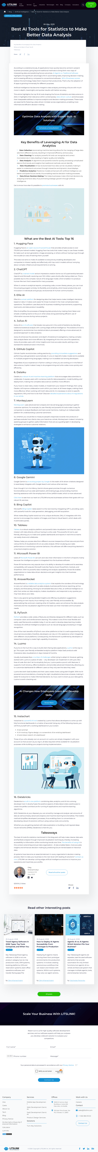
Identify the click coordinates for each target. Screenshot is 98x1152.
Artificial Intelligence (22, 12)
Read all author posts (57, 872)
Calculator (6, 1127)
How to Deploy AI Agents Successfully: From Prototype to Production (48, 944)
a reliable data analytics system (39, 583)
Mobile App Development (36, 1103)
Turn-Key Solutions (34, 1126)
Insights (9, 950)
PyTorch (17, 617)
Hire (57, 4)
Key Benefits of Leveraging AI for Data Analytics (27, 44)
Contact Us (91, 5)
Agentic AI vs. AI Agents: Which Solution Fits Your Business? (78, 944)
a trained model (28, 274)
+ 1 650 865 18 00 (84, 1116)
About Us (6, 1109)
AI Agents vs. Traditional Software (65, 73)
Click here (18, 497)
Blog (61, 4)
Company (68, 4)
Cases (4, 1105)
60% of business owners (71, 78)
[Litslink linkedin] (88, 1149)
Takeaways (17, 49)
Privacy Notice (70, 1065)
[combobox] (10, 1056)
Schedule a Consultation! (49, 128)
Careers (79, 1102)
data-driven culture (64, 97)
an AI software (27, 325)
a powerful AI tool (30, 721)
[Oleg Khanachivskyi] (19, 872)
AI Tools (40, 950)
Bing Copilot (27, 509)
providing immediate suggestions (64, 353)
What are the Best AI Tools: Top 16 (23, 47)
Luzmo (69, 648)
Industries (42, 4)
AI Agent (35, 4)
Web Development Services (37, 1108)
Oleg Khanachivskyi (15, 980)
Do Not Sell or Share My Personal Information (12, 1123)
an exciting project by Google (38, 482)
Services (29, 4)
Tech (4, 1112)
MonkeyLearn (19, 405)
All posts (49, 994)
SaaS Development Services (37, 1113)
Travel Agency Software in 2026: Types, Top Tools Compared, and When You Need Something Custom (17, 944)
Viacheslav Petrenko (77, 980)
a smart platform (27, 299)
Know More (49, 703)
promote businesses (50, 185)
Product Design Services (36, 1118)
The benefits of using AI (71, 842)
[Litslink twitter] (84, 1149)
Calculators (75, 4)
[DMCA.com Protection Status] (7, 1134)
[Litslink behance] (92, 1148)
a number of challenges (41, 657)
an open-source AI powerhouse (39, 248)
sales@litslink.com (85, 1110)
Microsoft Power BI (27, 558)
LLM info (5, 1131)
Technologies (50, 4)
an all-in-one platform (32, 801)
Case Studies (21, 4)
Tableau (17, 529)
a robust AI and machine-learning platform (38, 376)
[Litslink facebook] (80, 1149)
